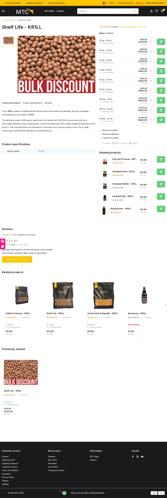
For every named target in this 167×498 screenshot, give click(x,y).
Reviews (48, 103)
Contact (5, 456)
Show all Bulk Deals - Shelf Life (133, 27)
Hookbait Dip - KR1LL (123, 196)
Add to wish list (120, 143)
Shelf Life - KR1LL (55, 313)
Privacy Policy (8, 477)
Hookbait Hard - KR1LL (123, 171)
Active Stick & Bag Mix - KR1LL (102, 313)
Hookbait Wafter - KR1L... (125, 184)
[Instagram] (137, 457)
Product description (11, 103)
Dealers (60, 11)
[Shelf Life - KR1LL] (63, 295)
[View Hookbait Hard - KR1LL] (105, 173)
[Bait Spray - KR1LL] (144, 295)
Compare (106, 143)
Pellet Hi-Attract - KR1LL (18, 313)
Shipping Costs (8, 460)
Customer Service (126, 3)
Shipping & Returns (10, 463)
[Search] (135, 11)
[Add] (161, 159)
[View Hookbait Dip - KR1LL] (105, 198)
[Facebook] (133, 457)
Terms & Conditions (10, 470)
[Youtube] (142, 457)
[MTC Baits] (25, 11)
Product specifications (32, 103)
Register (51, 456)
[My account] (151, 11)
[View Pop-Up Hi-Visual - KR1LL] (105, 161)
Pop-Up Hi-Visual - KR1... (124, 159)
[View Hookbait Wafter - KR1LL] (105, 186)
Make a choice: (106, 33)
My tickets (52, 463)
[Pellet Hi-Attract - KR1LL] (22, 295)
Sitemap (5, 484)
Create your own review (17, 259)
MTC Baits (49, 11)
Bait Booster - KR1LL (121, 208)
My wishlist (52, 467)
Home (12, 20)
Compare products (56, 470)
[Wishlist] (156, 11)
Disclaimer (6, 474)
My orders (52, 460)
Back (6, 20)
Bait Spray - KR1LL (137, 313)
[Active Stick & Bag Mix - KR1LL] (103, 295)
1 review (114, 27)
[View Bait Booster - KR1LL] (104, 210)
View (158, 332)
